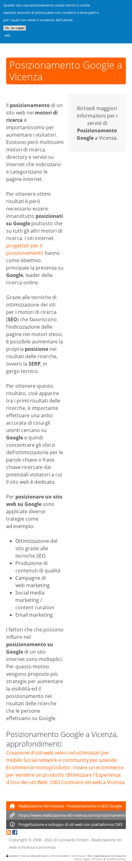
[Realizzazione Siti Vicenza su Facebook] (14, 833)
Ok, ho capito (15, 28)
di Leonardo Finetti (71, 840)
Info (7, 35)
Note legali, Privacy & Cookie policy (100, 859)
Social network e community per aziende (70, 760)
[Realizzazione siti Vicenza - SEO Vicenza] (8, 833)
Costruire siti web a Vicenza (93, 782)
